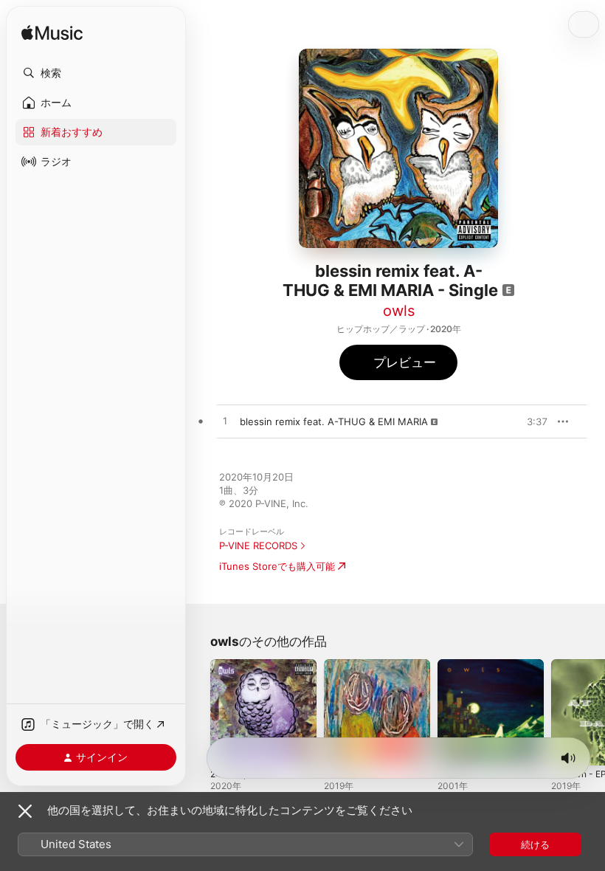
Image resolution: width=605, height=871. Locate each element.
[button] (96, 73)
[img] (52, 33)
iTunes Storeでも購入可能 (277, 566)
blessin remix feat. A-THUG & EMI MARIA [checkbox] (334, 421)
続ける (535, 844)
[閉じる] (25, 811)
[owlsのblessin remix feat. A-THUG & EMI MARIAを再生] (225, 421)
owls (399, 311)
